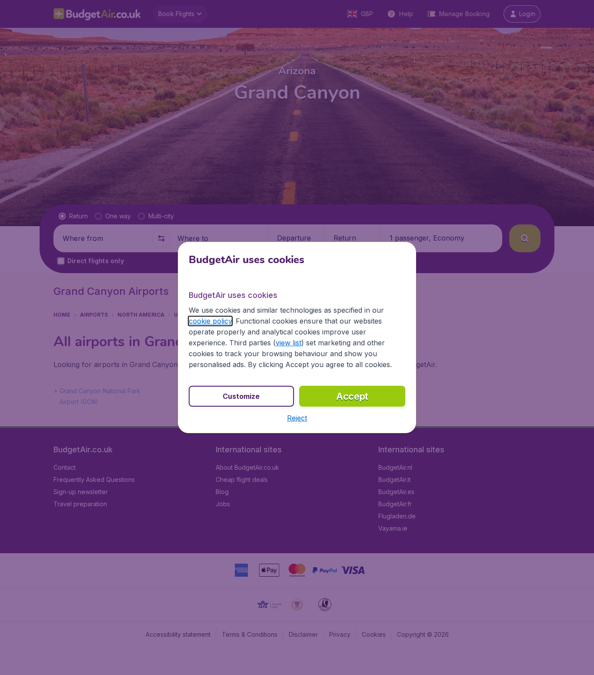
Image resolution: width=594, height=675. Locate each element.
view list (288, 342)
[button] (297, 418)
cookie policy (210, 321)
